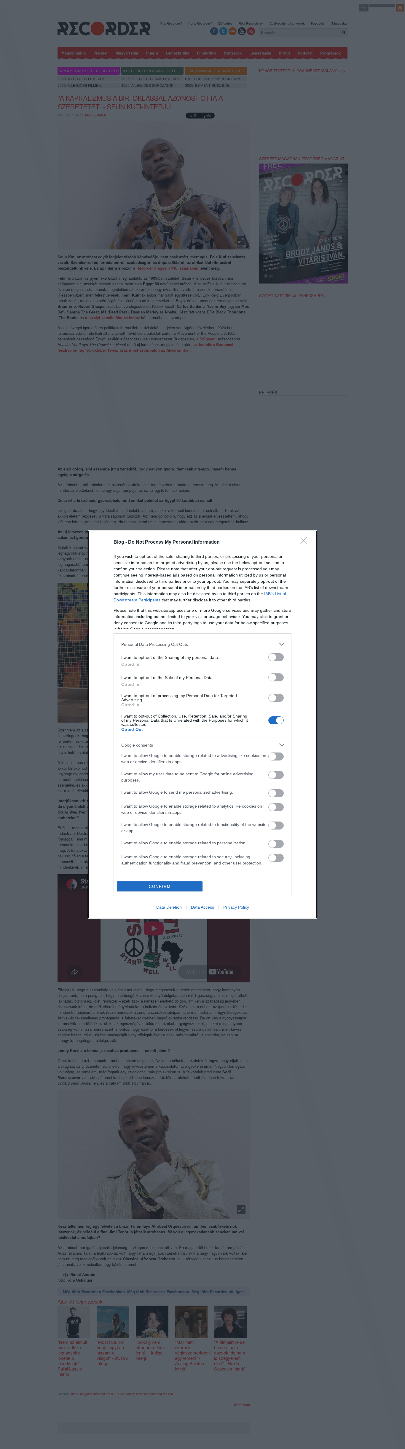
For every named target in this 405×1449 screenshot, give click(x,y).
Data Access (202, 907)
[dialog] (202, 724)
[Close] (305, 542)
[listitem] (202, 644)
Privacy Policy (236, 907)
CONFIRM (160, 886)
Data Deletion (169, 907)
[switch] (276, 657)
